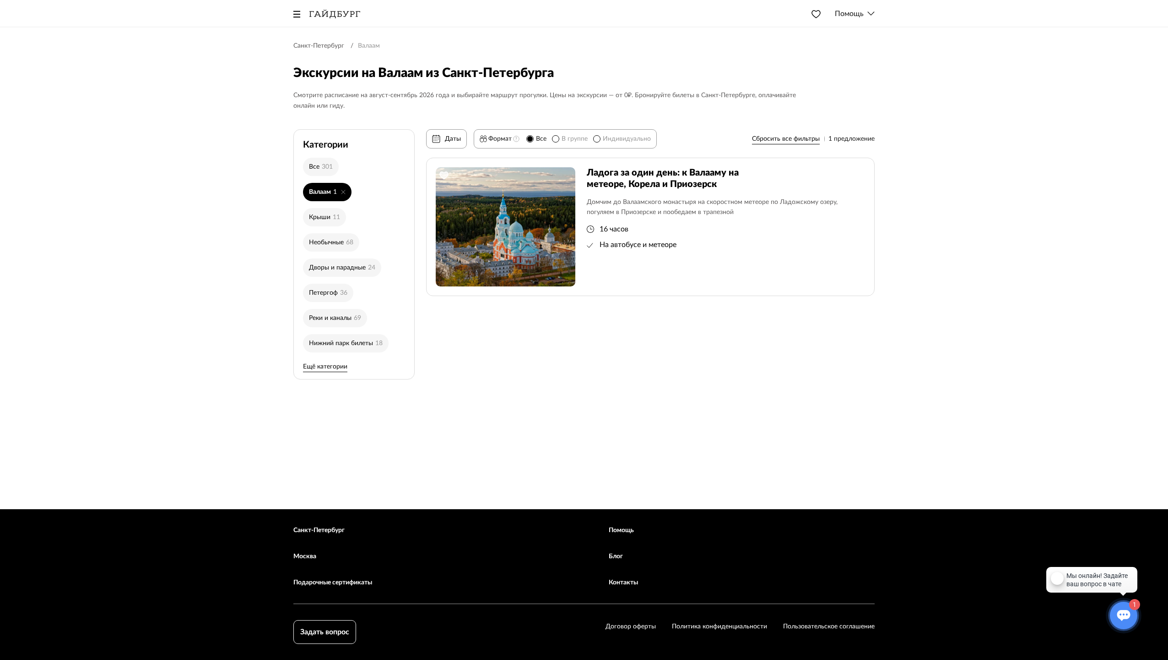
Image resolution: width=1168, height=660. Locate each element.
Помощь (621, 530)
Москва (304, 556)
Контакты (623, 582)
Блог (616, 556)
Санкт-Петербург (319, 530)
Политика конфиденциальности (719, 626)
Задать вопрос (324, 632)
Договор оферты (631, 626)
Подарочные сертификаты (332, 582)
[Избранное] (816, 14)
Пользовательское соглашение (829, 626)
